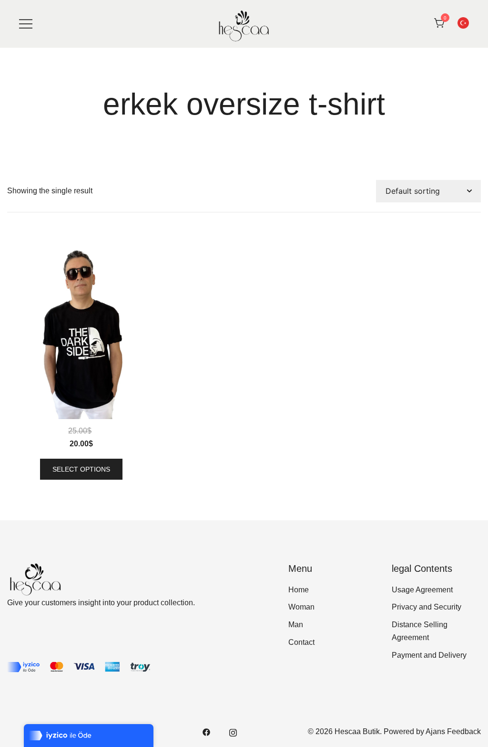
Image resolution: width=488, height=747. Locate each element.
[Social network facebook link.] (206, 731)
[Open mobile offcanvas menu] (25, 23)
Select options (81, 469)
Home (298, 590)
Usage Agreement (422, 590)
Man (295, 625)
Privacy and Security (426, 607)
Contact (301, 642)
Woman (301, 607)
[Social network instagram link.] (233, 731)
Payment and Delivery (429, 655)
